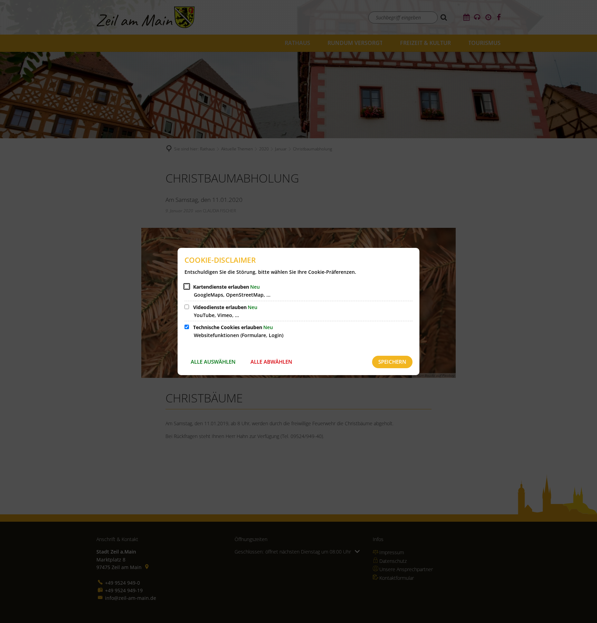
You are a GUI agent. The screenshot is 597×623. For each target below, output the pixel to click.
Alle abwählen (271, 361)
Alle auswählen (213, 361)
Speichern (392, 361)
